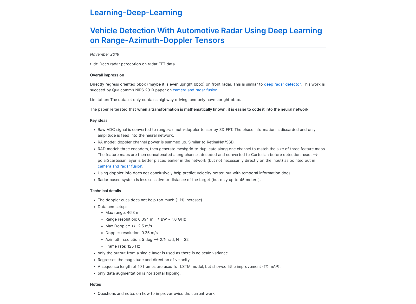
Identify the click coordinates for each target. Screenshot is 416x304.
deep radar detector (282, 84)
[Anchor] (126, 75)
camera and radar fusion (195, 90)
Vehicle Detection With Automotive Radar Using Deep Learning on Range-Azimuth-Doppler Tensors (206, 35)
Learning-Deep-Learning (136, 12)
